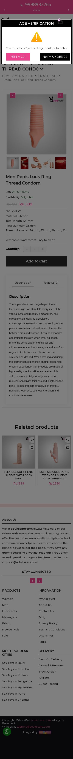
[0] (60, 23)
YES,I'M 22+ (18, 56)
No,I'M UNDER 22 (55, 56)
